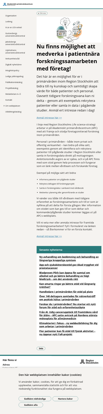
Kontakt (8, 100)
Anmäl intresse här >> (49, 117)
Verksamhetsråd (12, 58)
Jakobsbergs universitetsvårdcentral (15, 43)
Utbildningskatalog (13, 111)
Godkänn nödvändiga (35, 398)
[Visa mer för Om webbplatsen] (3, 106)
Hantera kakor (65, 398)
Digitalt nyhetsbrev (13, 64)
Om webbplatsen (12, 106)
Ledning (8, 21)
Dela (42, 348)
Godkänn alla (31, 405)
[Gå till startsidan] (51, 4)
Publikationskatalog (13, 82)
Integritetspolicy (12, 70)
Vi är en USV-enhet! (13, 27)
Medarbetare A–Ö (13, 94)
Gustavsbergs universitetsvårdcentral (15, 34)
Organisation (10, 15)
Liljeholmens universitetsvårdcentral (15, 51)
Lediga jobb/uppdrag (14, 76)
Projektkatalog (11, 88)
